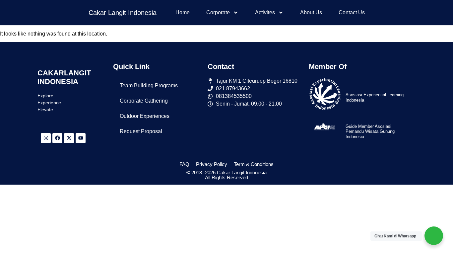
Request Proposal (141, 131)
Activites (265, 12)
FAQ (184, 164)
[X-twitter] (69, 138)
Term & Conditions (254, 164)
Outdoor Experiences (144, 116)
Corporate (218, 12)
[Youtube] (81, 138)
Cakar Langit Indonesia (123, 12)
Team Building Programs (149, 85)
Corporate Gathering (144, 101)
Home (182, 12)
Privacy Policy (211, 164)
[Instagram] (46, 138)
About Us (311, 12)
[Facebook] (57, 138)
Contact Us (352, 12)
